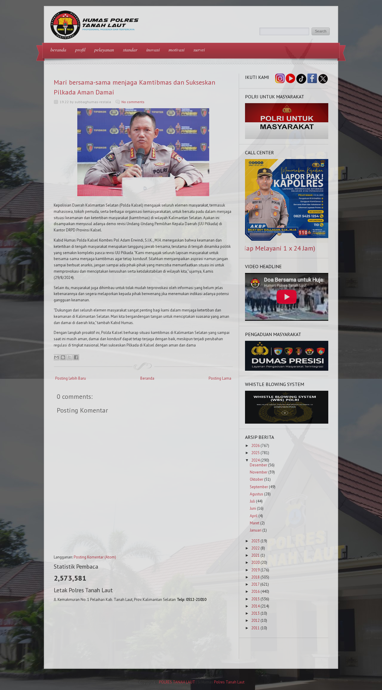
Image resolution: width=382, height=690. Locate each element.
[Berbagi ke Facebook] (76, 357)
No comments (132, 102)
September (259, 486)
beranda (58, 49)
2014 (255, 606)
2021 (255, 555)
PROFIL (80, 49)
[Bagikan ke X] (70, 357)
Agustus (256, 494)
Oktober (256, 479)
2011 (255, 628)
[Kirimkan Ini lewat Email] (56, 357)
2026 (255, 445)
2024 (255, 460)
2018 (255, 577)
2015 (255, 599)
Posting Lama (220, 378)
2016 (255, 591)
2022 (255, 548)
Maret (254, 523)
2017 (255, 584)
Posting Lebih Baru (70, 378)
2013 (255, 613)
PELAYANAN (104, 49)
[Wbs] (287, 422)
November (258, 472)
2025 (255, 452)
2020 (255, 562)
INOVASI (153, 49)
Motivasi (176, 49)
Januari (255, 530)
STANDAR (130, 49)
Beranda (147, 378)
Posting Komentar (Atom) (95, 557)
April (254, 515)
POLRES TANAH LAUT (177, 682)
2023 (255, 541)
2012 (255, 620)
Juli (252, 501)
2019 (255, 570)
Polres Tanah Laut (229, 682)
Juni (253, 508)
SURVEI (199, 49)
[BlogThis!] (63, 357)
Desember (258, 465)
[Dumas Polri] (287, 137)
